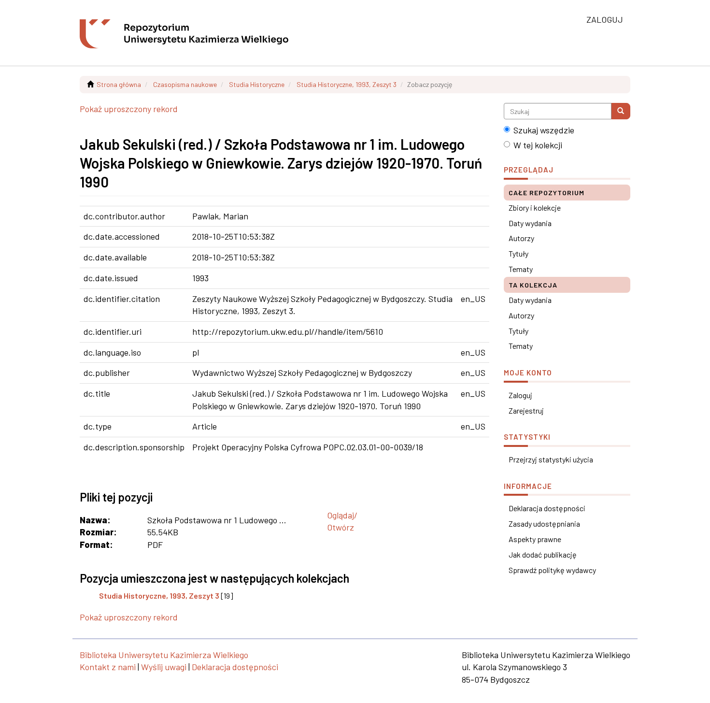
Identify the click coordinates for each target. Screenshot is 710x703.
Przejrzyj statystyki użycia (551, 459)
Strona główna (119, 84)
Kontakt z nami (108, 666)
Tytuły (518, 253)
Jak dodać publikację (543, 554)
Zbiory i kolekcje (535, 207)
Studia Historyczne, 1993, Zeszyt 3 (347, 84)
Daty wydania (530, 223)
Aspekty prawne (535, 539)
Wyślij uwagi (163, 666)
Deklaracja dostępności (547, 508)
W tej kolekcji (537, 145)
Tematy (521, 268)
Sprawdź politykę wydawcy (552, 569)
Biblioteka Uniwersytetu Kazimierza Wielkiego (164, 654)
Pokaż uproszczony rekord (129, 108)
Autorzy (521, 238)
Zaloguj (520, 395)
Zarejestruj (526, 410)
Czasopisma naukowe (185, 84)
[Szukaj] (620, 111)
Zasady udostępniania (544, 523)
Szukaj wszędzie (543, 130)
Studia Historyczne (256, 84)
